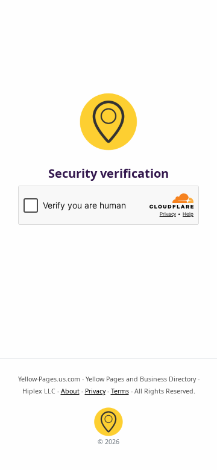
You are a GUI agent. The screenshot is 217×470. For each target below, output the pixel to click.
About (70, 391)
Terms (120, 391)
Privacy (95, 391)
